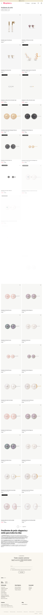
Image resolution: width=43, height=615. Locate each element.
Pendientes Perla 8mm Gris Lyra (6, 340)
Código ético (36, 613)
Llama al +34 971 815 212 (5, 604)
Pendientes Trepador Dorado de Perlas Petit (29, 70)
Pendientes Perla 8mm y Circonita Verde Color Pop (9, 220)
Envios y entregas (4, 593)
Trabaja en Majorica (18, 589)
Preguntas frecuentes (4, 588)
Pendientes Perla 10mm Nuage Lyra (27, 430)
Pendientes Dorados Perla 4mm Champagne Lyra (29, 160)
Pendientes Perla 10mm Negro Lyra (27, 130)
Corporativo (40, 613)
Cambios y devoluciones (5, 595)
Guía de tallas (3, 591)
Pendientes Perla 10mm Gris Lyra (6, 460)
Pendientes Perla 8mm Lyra (26, 340)
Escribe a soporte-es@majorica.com (6, 605)
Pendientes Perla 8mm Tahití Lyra (27, 280)
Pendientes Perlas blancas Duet (6, 70)
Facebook (30, 587)
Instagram (30, 588)
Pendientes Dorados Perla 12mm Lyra (27, 490)
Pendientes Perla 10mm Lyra (26, 460)
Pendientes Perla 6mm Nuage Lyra (27, 370)
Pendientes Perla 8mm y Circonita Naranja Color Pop (9, 250)
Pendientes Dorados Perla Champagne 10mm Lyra (9, 130)
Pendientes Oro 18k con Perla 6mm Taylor (28, 100)
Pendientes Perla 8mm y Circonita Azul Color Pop (29, 190)
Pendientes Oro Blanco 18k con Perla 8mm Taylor (8, 100)
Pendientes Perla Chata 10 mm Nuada (7, 400)
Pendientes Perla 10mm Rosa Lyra (6, 430)
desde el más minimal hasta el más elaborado (17, 537)
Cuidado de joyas (4, 589)
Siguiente (24, 526)
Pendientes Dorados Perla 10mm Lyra (27, 400)
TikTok (30, 589)
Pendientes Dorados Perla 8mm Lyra (6, 280)
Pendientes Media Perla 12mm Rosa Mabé (7, 520)
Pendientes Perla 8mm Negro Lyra (6, 160)
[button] (1, 3)
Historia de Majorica (18, 587)
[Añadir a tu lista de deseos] (20, 15)
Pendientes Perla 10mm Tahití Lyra (6, 190)
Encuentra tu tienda (18, 588)
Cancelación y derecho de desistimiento (5, 597)
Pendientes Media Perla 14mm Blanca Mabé (28, 250)
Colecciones (3, 587)
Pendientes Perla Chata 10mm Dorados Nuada (8, 490)
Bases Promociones (4, 598)
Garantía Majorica (3, 592)
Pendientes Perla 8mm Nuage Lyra (27, 310)
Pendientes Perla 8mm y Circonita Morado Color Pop (30, 220)
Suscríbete (21, 572)
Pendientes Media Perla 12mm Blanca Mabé (28, 520)
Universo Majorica (24, 604)
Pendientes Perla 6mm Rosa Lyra (6, 370)
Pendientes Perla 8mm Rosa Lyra (6, 310)
